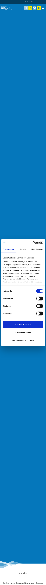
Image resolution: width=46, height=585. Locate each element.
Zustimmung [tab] (8, 249)
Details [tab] (23, 249)
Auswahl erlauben (23, 332)
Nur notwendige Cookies (23, 340)
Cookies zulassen (23, 324)
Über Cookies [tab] (37, 249)
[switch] (39, 298)
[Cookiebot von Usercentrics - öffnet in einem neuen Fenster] (32, 242)
